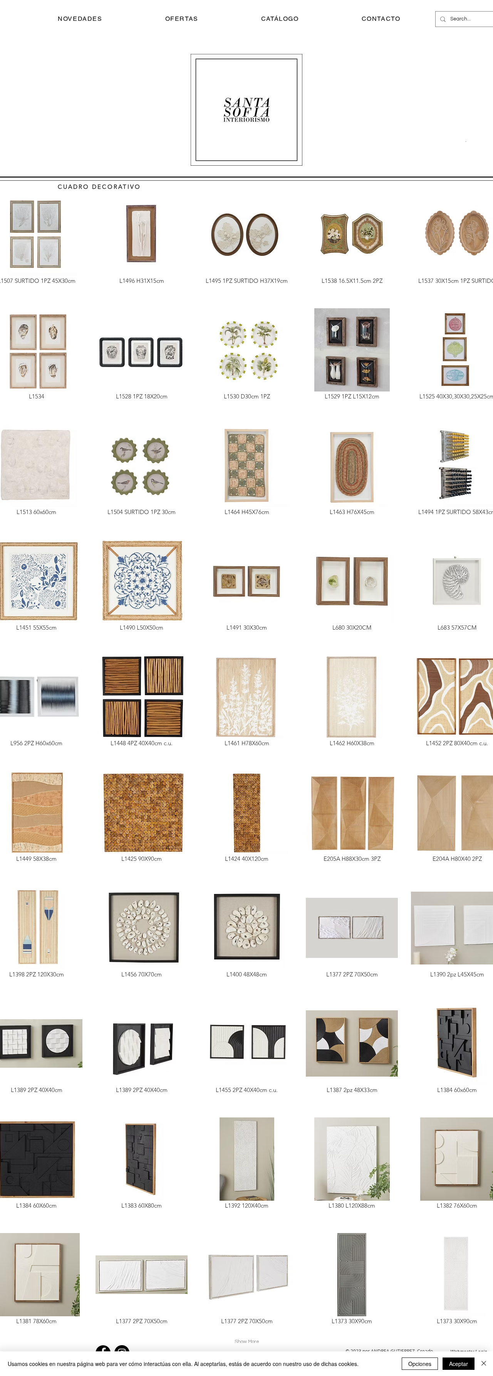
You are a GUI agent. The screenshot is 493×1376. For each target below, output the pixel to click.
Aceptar (458, 1364)
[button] (142, 244)
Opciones (419, 1364)
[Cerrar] (483, 1364)
